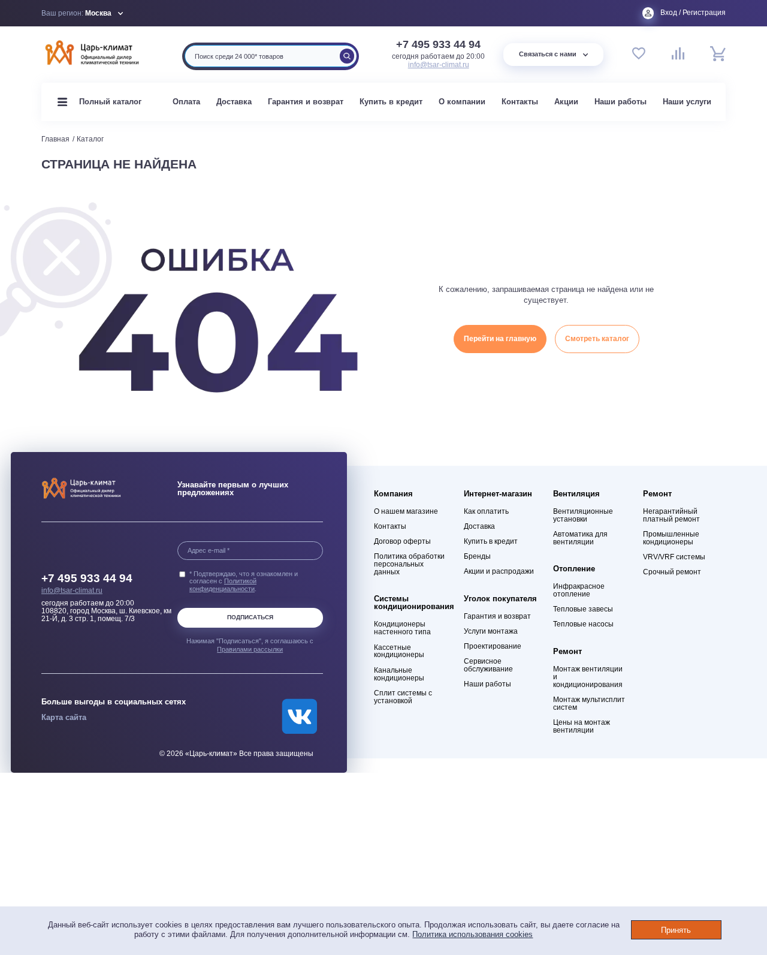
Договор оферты (402, 542)
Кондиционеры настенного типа (402, 628)
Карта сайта (63, 717)
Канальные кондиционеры (399, 674)
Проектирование (492, 646)
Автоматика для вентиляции (580, 538)
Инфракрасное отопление (579, 590)
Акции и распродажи (499, 572)
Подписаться (250, 617)
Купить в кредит (391, 101)
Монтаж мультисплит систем (589, 704)
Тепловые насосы (583, 624)
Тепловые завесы (583, 609)
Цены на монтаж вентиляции (581, 726)
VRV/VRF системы (674, 557)
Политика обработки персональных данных (409, 564)
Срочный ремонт (672, 572)
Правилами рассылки (250, 649)
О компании (462, 101)
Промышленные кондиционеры (671, 538)
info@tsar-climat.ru (438, 65)
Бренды (477, 557)
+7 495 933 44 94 (438, 45)
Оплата (186, 101)
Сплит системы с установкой (403, 697)
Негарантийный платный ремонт (671, 515)
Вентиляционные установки (583, 515)
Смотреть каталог (597, 339)
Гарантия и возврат (305, 101)
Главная (55, 139)
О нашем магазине (406, 512)
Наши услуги (687, 101)
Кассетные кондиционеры (399, 651)
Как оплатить (486, 512)
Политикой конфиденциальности (222, 584)
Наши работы (620, 101)
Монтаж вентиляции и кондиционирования (588, 677)
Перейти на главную (500, 339)
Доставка (234, 101)
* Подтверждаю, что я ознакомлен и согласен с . (243, 581)
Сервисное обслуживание (488, 665)
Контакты (520, 101)
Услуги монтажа (491, 631)
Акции (566, 101)
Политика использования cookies (472, 934)
